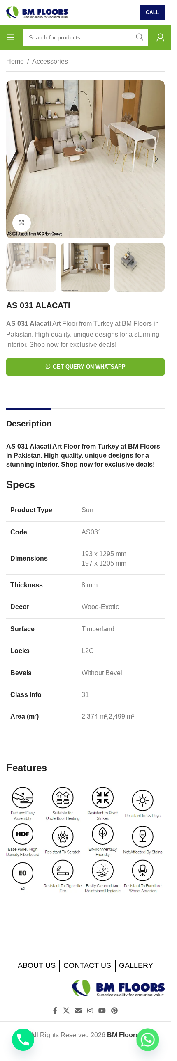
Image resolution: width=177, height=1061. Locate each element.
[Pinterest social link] (114, 1010)
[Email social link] (78, 1010)
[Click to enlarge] (21, 223)
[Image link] (118, 987)
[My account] (160, 37)
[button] (14, 159)
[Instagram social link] (89, 1010)
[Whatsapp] (148, 1040)
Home (15, 61)
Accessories (50, 61)
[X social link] (66, 1010)
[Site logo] (37, 11)
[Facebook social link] (55, 1010)
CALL (152, 12)
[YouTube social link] (101, 1010)
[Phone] (23, 1040)
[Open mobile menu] (10, 37)
